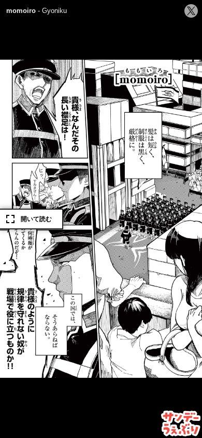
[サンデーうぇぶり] (181, 423)
